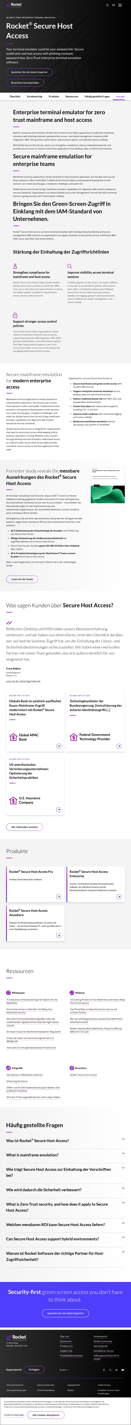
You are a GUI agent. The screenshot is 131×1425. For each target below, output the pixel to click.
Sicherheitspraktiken (46, 1390)
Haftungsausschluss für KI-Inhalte (106, 1357)
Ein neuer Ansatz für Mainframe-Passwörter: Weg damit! (34, 1031)
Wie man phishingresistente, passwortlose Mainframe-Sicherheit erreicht (96, 1020)
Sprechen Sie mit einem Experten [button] (29, 72)
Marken (70, 1390)
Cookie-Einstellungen (14, 1415)
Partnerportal (100, 1336)
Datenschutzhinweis (45, 1385)
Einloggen (34, 1369)
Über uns (64, 1336)
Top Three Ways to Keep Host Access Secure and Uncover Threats (93, 1011)
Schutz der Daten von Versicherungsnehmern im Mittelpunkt (30, 1040)
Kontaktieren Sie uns (104, 1350)
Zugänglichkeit (73, 1385)
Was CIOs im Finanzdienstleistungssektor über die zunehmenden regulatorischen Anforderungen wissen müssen (33, 1022)
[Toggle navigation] (120, 5)
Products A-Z (66, 1346)
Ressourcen (66, 1341)
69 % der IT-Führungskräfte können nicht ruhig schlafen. (34, 1097)
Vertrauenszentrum (15, 1385)
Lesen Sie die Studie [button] (22, 579)
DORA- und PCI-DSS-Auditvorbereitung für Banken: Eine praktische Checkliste (33, 1089)
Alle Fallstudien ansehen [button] (24, 827)
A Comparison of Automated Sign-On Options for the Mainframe (32, 1001)
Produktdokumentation (71, 1355)
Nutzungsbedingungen (16, 1390)
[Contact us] (113, 5)
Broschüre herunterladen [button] (25, 82)
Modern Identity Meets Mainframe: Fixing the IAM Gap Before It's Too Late (96, 1030)
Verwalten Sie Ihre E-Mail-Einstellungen (109, 1392)
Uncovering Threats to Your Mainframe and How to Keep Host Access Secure (97, 1001)
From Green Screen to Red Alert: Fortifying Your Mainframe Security (30, 1011)
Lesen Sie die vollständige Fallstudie (23, 681)
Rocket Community (103, 1341)
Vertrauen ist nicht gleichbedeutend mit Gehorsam (31, 1047)
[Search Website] (107, 5)
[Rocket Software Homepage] (14, 5)
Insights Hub (66, 1350)
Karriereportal (101, 1346)
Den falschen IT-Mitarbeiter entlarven (25, 1074)
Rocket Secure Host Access (83, 1074)
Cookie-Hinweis (104, 1385)
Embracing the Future (17, 1081)
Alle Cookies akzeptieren (45, 1415)
